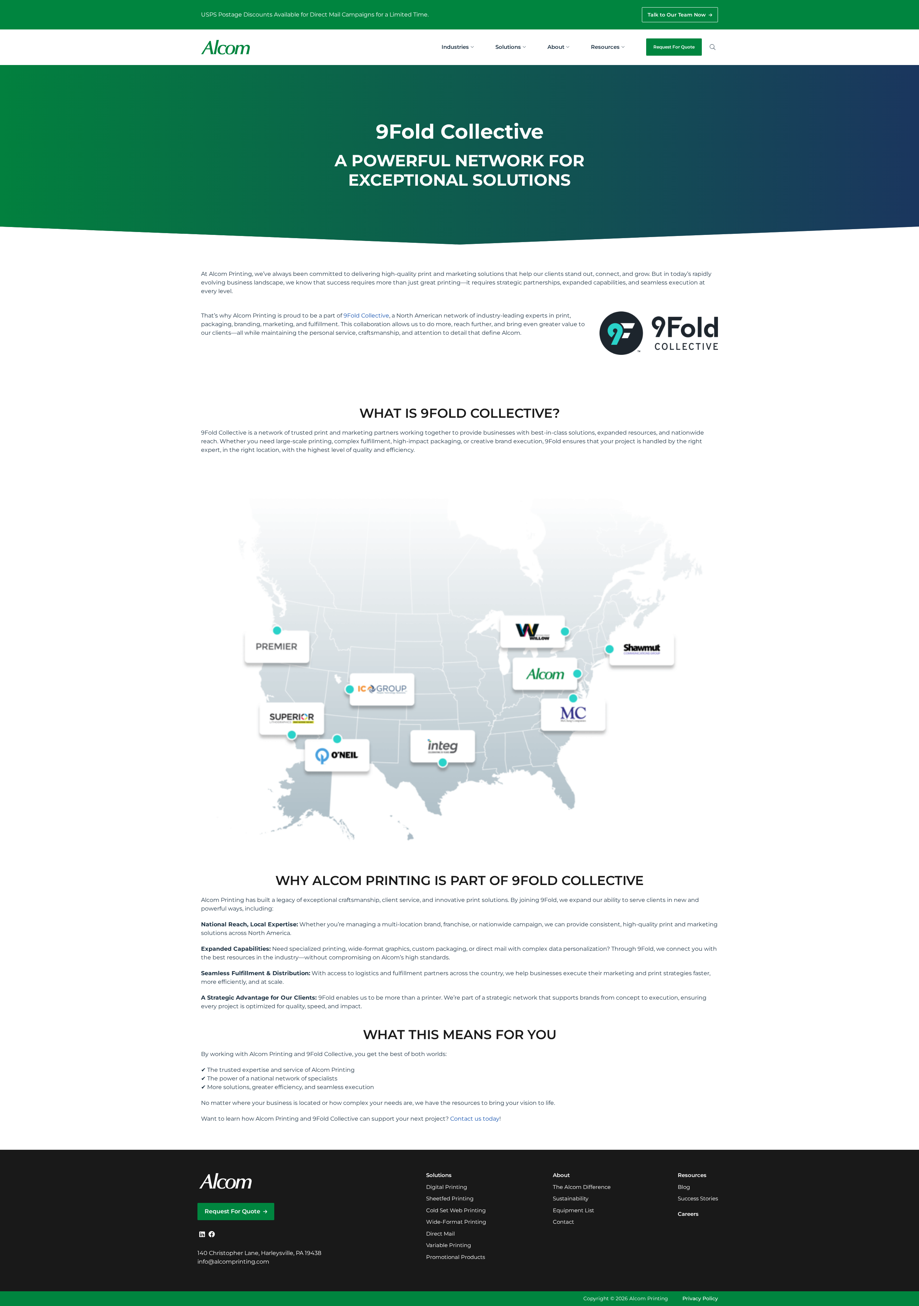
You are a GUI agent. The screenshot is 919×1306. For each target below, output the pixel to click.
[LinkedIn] (202, 1234)
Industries (455, 46)
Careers (688, 1213)
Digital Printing (446, 1187)
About (555, 46)
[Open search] (712, 47)
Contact (563, 1221)
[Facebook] (212, 1234)
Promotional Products (455, 1257)
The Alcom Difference (582, 1187)
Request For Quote (674, 47)
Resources (605, 46)
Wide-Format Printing (456, 1221)
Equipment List (573, 1210)
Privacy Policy (700, 1298)
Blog (684, 1187)
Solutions (508, 46)
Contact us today (474, 1118)
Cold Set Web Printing (456, 1210)
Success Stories (698, 1198)
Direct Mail (440, 1233)
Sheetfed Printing (450, 1198)
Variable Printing (448, 1245)
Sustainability (570, 1198)
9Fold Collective (366, 315)
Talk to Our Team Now (677, 14)
